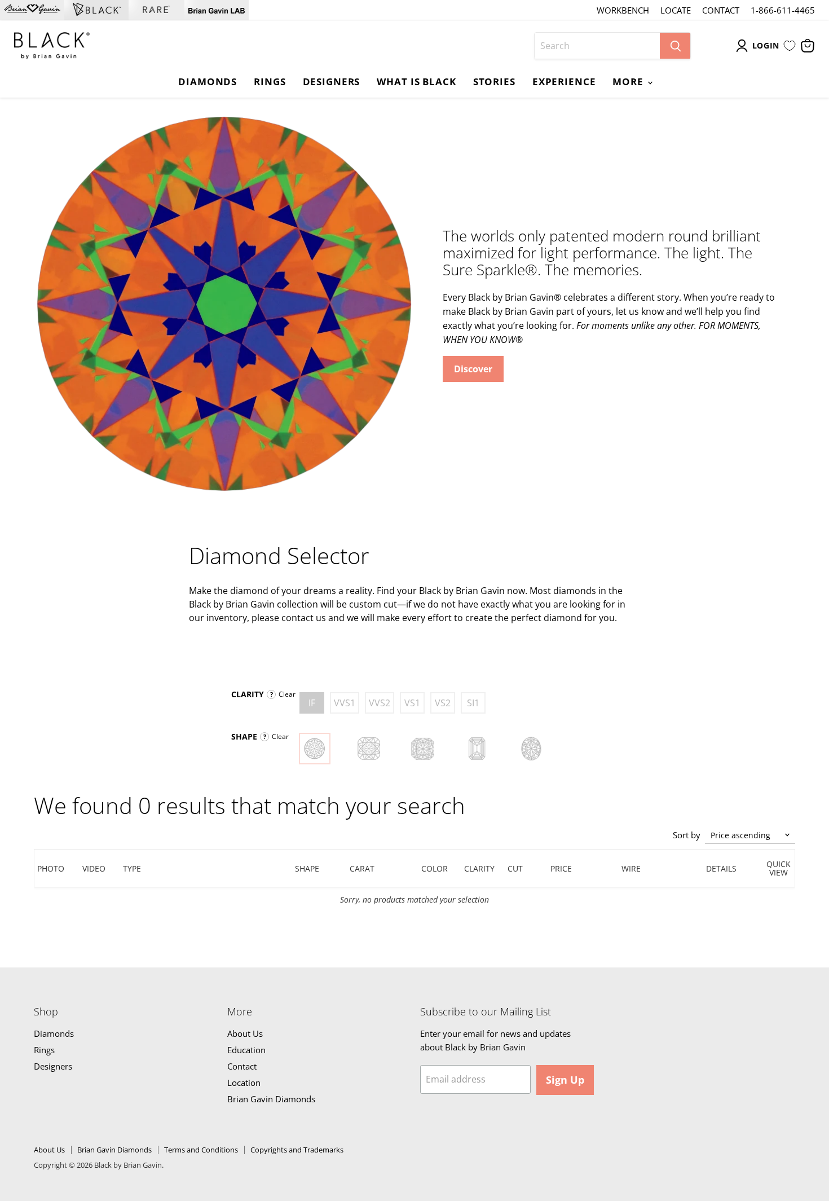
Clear (287, 694)
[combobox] (597, 46)
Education (246, 1049)
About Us (245, 1033)
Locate (675, 10)
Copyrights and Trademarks (296, 1150)
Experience (564, 81)
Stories (494, 81)
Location (244, 1082)
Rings (269, 81)
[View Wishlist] (789, 45)
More (629, 81)
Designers (331, 81)
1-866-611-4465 (783, 10)
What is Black (416, 81)
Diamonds (207, 81)
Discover (473, 369)
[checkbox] (311, 703)
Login (766, 45)
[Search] (675, 46)
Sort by (686, 835)
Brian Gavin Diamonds (271, 1099)
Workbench (623, 10)
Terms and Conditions (201, 1150)
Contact (720, 10)
